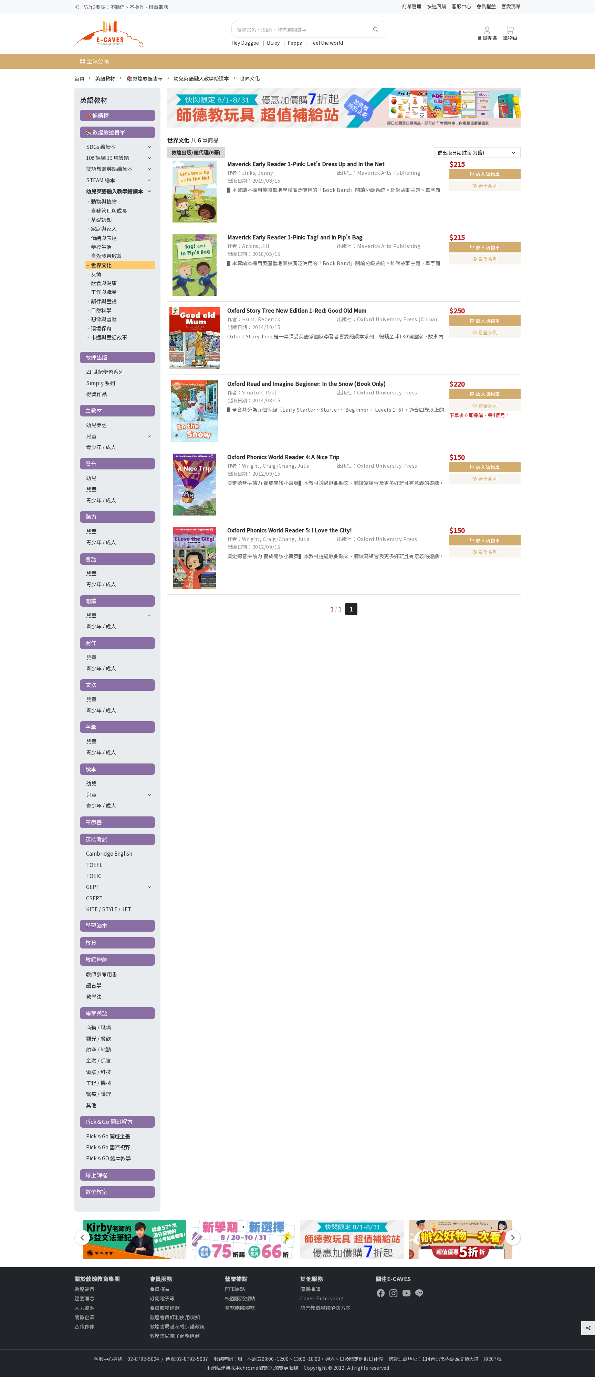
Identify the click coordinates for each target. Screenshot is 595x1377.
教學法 (94, 996)
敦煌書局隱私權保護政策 (177, 1326)
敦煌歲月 (84, 1288)
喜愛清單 (511, 6)
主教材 (93, 410)
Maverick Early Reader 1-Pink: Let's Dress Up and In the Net (306, 164)
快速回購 (436, 6)
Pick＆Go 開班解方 (109, 1121)
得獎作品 (96, 394)
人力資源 (84, 1307)
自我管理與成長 (109, 210)
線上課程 (96, 1175)
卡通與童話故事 (109, 337)
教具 (90, 943)
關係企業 (84, 1317)
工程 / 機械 (98, 1082)
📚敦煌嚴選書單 (144, 78)
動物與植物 (104, 201)
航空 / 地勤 (98, 1049)
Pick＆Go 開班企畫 (108, 1136)
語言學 (94, 985)
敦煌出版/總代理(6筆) (196, 152)
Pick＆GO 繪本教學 (108, 1158)
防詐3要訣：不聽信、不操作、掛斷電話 (125, 6)
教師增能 (96, 959)
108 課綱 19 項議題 (107, 157)
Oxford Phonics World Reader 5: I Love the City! (289, 530)
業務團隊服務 (240, 1307)
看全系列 (488, 185)
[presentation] (82, 1237)
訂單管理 (411, 6)
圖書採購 (310, 1288)
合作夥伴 (84, 1326)
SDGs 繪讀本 (101, 146)
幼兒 (91, 477)
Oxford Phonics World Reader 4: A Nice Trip (283, 457)
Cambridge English (109, 853)
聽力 (90, 516)
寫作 (90, 643)
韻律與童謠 (104, 301)
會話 (90, 559)
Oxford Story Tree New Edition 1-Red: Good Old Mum (296, 310)
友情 (96, 274)
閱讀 (90, 601)
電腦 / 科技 (98, 1071)
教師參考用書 (101, 974)
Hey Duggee (245, 42)
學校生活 (101, 246)
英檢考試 (96, 839)
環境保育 (101, 328)
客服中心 (461, 6)
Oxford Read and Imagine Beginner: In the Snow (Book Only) (306, 383)
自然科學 (101, 310)
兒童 (91, 436)
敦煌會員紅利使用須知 (175, 1317)
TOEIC (93, 875)
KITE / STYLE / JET (108, 909)
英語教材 (105, 78)
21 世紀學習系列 (105, 371)
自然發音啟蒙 (106, 255)
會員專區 (487, 37)
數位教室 (96, 1192)
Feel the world (326, 42)
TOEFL (94, 864)
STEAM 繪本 (100, 180)
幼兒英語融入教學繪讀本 (201, 78)
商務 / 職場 (98, 1027)
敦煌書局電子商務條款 (175, 1335)
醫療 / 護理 (98, 1093)
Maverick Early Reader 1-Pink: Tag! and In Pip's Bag (295, 237)
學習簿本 (96, 925)
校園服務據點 (240, 1298)
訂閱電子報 (162, 1298)
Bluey (274, 42)
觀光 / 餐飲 (98, 1038)
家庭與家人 (104, 228)
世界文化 (250, 78)
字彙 (90, 727)
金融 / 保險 (98, 1060)
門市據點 (235, 1288)
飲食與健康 (104, 282)
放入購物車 (488, 174)
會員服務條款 (165, 1307)
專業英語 (96, 1013)
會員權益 (486, 6)
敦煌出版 (96, 357)
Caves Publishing (322, 1298)
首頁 (79, 78)
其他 (91, 1105)
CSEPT (94, 898)
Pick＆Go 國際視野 (108, 1147)
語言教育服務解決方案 (325, 1307)
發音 (90, 463)
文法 (90, 685)
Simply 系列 (100, 383)
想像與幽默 (104, 319)
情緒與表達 (104, 237)
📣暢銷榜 (97, 115)
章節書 (93, 822)
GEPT (93, 886)
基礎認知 (101, 219)
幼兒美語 (96, 425)
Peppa (295, 42)
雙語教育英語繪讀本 (109, 168)
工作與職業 (104, 291)
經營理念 (84, 1298)
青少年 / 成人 (101, 447)
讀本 (90, 769)
